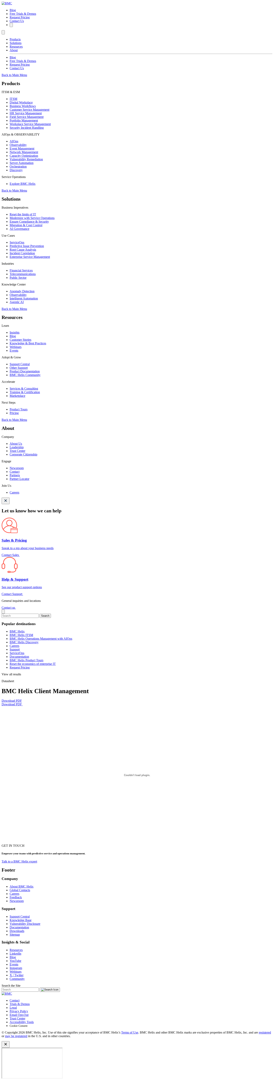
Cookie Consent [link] (18, 1025)
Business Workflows (23, 106)
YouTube (15, 960)
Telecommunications (23, 274)
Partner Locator (19, 479)
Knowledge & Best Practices (28, 343)
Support (15, 649)
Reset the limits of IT (23, 214)
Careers (14, 492)
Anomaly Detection (22, 291)
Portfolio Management (24, 120)
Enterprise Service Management (30, 256)
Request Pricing (20, 17)
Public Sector (18, 277)
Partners (15, 475)
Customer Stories (20, 339)
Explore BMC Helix (23, 183)
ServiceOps (17, 242)
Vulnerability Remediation (26, 159)
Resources (16, 46)
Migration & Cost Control (26, 225)
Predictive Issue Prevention (27, 246)
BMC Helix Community (25, 375)
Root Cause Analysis (23, 249)
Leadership (17, 447)
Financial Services (21, 270)
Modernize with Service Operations (32, 218)
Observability (18, 145)
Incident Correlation (22, 253)
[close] (3, 611)
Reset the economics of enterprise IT (33, 664)
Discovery (16, 170)
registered (265, 1032)
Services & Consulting (24, 388)
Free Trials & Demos (23, 13)
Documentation (19, 656)
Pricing (14, 413)
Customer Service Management (29, 109)
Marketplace (17, 395)
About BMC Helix (21, 886)
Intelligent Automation (24, 298)
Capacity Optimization (24, 155)
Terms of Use (129, 1032)
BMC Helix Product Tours (26, 660)
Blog (13, 10)
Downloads (17, 931)
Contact (14, 471)
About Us (16, 443)
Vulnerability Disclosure (25, 923)
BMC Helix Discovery (24, 642)
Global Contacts (20, 890)
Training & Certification (25, 392)
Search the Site (11, 985)
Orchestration (18, 166)
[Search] (11, 25)
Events (14, 350)
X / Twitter (16, 975)
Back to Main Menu (14, 75)
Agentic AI (17, 302)
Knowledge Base (20, 920)
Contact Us (17, 21)
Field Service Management (27, 117)
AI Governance (19, 228)
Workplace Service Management (30, 124)
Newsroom (17, 468)
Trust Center (17, 451)
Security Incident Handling (27, 127)
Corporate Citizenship (23, 454)
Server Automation (21, 163)
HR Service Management (26, 113)
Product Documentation (25, 371)
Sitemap (15, 934)
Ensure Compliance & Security (29, 221)
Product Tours (18, 409)
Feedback (16, 897)
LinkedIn (15, 953)
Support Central (20, 364)
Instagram (16, 968)
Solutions (15, 43)
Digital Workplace (21, 102)
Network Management (24, 152)
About (14, 50)
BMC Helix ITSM (21, 635)
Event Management (22, 148)
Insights (14, 332)
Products (15, 39)
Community (17, 978)
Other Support (19, 367)
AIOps (14, 141)
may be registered (16, 1036)
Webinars (15, 347)
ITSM (13, 99)
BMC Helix (17, 631)
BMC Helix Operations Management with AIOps (41, 638)
